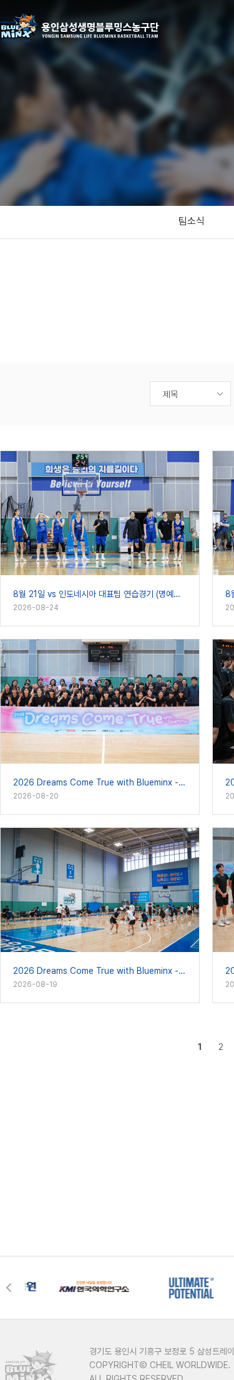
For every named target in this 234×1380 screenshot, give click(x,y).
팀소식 (191, 221)
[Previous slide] (12, 1287)
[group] (68, 1287)
